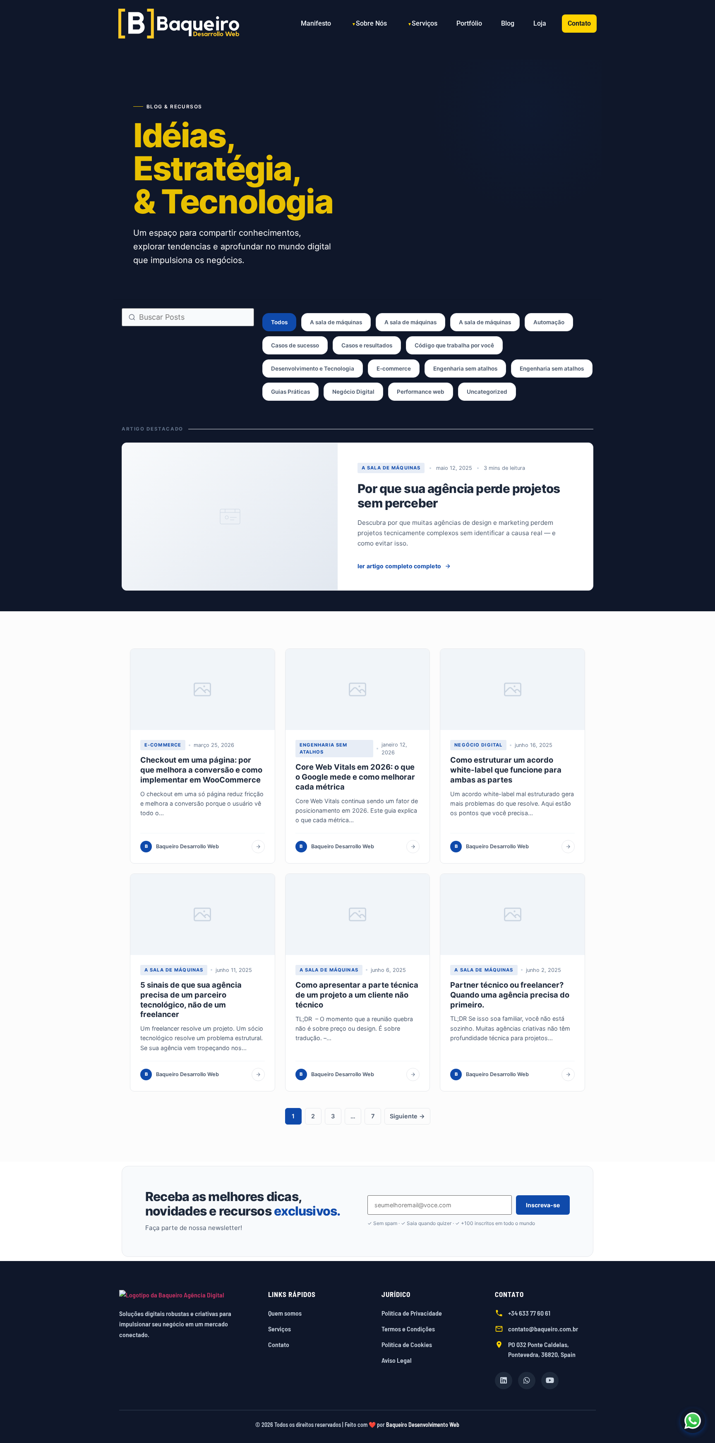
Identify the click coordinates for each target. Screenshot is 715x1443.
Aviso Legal (396, 1360)
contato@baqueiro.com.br (543, 1329)
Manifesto (316, 23)
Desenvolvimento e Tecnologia (312, 368)
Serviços (424, 23)
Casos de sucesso (295, 345)
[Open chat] (692, 1420)
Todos (279, 322)
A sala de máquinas (336, 322)
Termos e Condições (408, 1329)
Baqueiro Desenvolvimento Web (422, 1424)
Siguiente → (407, 1116)
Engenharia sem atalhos (465, 368)
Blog (507, 23)
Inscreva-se (543, 1204)
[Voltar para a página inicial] (185, 1295)
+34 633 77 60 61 (529, 1313)
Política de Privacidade (411, 1313)
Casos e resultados (366, 345)
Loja (539, 23)
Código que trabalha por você (454, 345)
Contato (579, 23)
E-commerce (394, 368)
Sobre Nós (371, 23)
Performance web (420, 391)
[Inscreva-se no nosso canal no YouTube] (550, 1380)
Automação (548, 322)
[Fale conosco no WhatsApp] (526, 1380)
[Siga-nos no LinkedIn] (503, 1380)
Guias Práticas (290, 391)
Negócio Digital (353, 391)
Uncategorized (487, 391)
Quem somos (285, 1313)
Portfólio (469, 23)
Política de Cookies (406, 1344)
